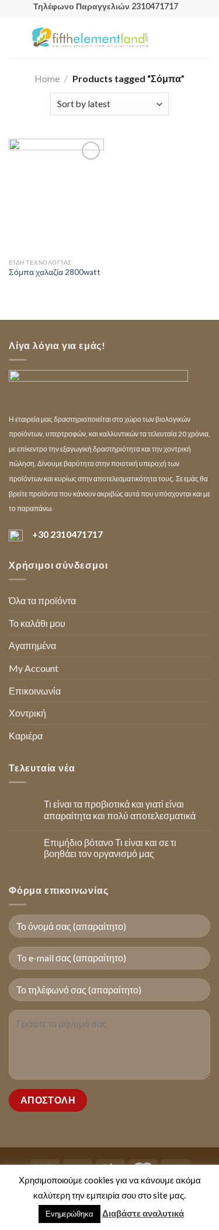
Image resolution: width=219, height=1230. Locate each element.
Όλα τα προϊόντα (42, 600)
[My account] (184, 38)
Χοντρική (27, 712)
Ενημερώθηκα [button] (69, 1213)
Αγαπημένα (32, 645)
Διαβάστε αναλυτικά (143, 1213)
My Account (33, 668)
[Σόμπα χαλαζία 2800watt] (56, 195)
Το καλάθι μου (37, 623)
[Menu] (16, 37)
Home (47, 78)
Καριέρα (26, 735)
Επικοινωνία (35, 690)
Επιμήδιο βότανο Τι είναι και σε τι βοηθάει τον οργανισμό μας (110, 848)
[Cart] (204, 38)
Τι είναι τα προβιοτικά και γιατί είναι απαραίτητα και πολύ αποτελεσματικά (120, 809)
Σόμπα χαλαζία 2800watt (54, 272)
